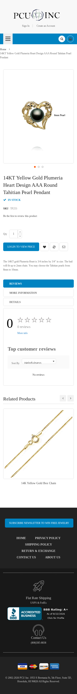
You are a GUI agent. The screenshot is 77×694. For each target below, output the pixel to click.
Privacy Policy (48, 538)
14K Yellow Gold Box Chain (38, 483)
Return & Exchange (38, 551)
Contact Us (26, 557)
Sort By (15, 363)
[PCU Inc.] (38, 14)
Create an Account (46, 25)
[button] (35, 166)
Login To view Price (21, 246)
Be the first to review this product (20, 216)
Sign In (26, 25)
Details (15, 302)
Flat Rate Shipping (38, 598)
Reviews (15, 283)
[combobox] (61, 38)
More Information (23, 292)
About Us (52, 557)
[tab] (38, 283)
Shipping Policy (38, 544)
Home (3, 49)
